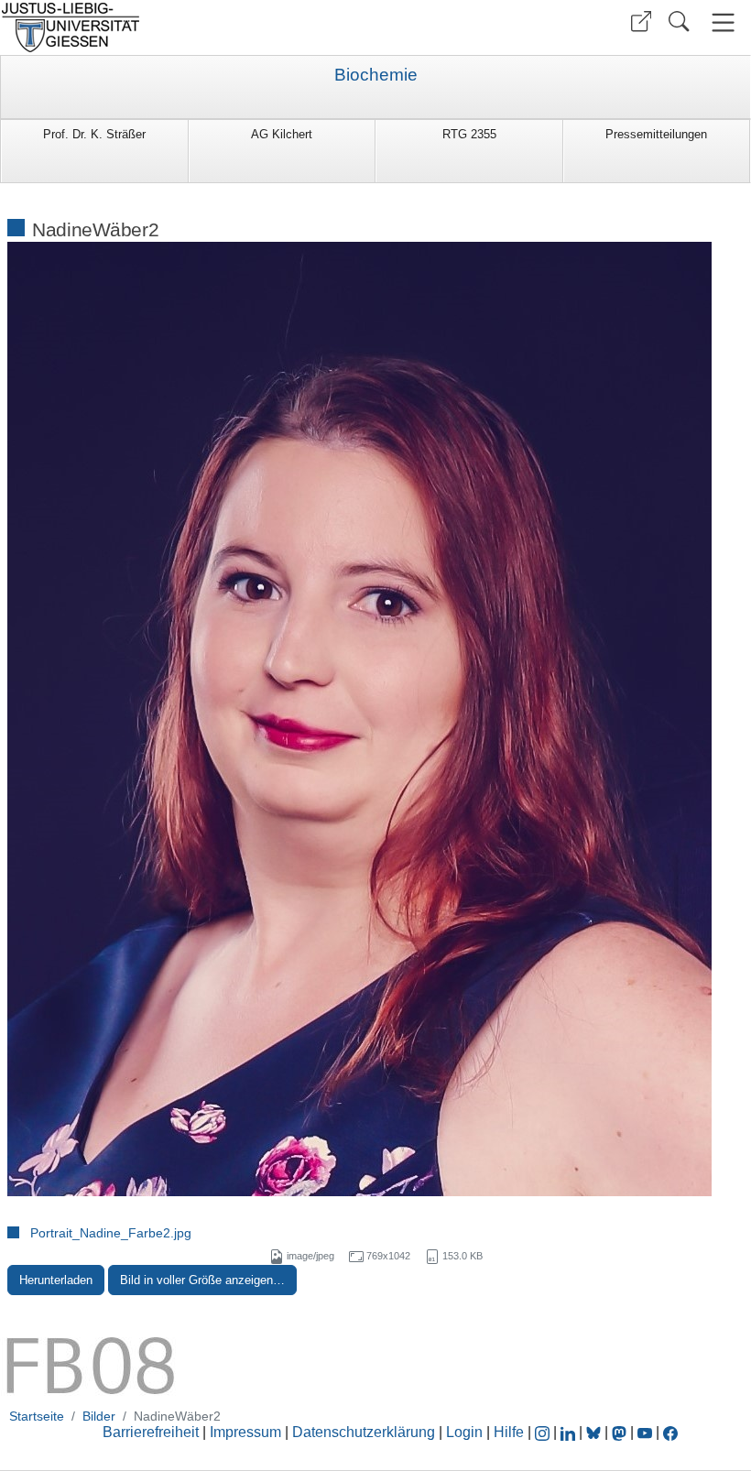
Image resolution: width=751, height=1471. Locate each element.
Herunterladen (56, 1280)
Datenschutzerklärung (363, 1432)
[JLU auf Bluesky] (595, 1432)
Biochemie (376, 75)
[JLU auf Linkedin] (570, 1432)
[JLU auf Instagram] (544, 1432)
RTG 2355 (469, 134)
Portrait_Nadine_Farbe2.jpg (110, 1233)
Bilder (98, 1416)
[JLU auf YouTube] (644, 1432)
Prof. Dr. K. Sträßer (94, 134)
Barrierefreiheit (151, 1432)
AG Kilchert (281, 134)
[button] (641, 21)
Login (466, 1432)
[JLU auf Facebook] (670, 1432)
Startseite (36, 1416)
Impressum (245, 1432)
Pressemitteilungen (656, 134)
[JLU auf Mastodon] (621, 1432)
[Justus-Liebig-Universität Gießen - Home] (185, 27)
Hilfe (509, 1432)
